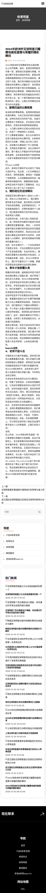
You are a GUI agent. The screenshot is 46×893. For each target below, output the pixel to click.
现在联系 (8, 814)
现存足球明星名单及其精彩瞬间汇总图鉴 (22, 702)
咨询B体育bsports (14, 559)
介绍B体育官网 (13, 535)
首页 (18, 20)
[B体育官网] (7, 3)
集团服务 (10, 553)
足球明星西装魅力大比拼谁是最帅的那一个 (23, 594)
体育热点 (10, 541)
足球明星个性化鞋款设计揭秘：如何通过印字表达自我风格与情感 (23, 611)
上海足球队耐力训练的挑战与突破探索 (21, 733)
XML (23, 889)
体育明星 (10, 547)
